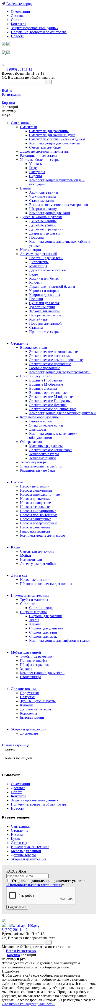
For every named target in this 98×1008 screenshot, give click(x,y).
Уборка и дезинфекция (28, 859)
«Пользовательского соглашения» (34, 885)
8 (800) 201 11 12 (19, 69)
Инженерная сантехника (30, 847)
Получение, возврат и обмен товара (39, 32)
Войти (7, 90)
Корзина (8, 103)
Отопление (19, 830)
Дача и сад (19, 843)
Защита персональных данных (34, 28)
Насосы (17, 834)
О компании (20, 11)
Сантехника (20, 826)
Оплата (16, 20)
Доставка (18, 16)
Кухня (16, 839)
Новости (17, 36)
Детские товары (23, 855)
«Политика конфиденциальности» (28, 1004)
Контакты (18, 24)
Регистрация (11, 94)
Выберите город (19, 4)
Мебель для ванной (26, 851)
